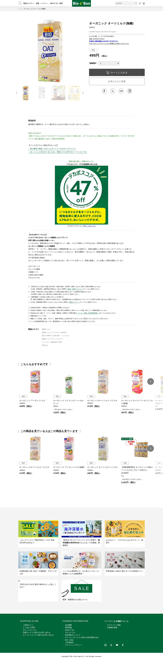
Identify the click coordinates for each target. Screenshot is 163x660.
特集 (43, 335)
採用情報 (68, 627)
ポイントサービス (30, 630)
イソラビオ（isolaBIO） (60, 332)
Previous (17, 93)
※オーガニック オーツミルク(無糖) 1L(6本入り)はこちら (109, 43)
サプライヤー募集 (114, 625)
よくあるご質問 (29, 627)
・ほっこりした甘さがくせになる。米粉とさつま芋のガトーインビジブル (57, 152)
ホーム (20, 9)
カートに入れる (119, 72)
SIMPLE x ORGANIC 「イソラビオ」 (58, 335)
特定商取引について (72, 635)
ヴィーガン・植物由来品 (50, 342)
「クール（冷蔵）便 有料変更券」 (88, 313)
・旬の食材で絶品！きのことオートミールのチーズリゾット (52, 149)
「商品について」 (74, 302)
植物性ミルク (46, 329)
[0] (143, 3)
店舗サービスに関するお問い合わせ (36, 632)
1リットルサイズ (57, 339)
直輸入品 (45, 345)
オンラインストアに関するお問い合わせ (38, 635)
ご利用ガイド (28, 625)
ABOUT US (69, 630)
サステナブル (70, 632)
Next (83, 93)
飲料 (60, 342)
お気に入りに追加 (117, 81)
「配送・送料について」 (74, 289)
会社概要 (68, 625)
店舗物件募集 (112, 627)
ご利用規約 (69, 642)
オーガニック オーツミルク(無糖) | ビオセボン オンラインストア (81, 3)
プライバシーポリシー (73, 645)
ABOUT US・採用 (56, 3)
